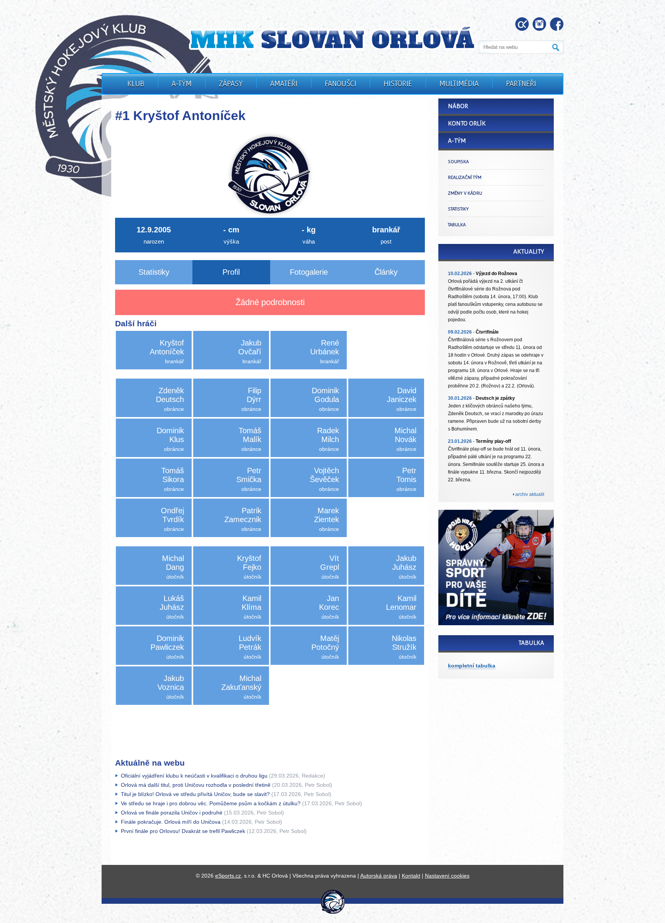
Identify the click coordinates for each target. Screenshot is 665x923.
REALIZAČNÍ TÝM (464, 177)
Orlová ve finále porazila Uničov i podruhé (171, 813)
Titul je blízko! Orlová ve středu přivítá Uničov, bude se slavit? (195, 794)
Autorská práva (378, 876)
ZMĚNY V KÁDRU (465, 193)
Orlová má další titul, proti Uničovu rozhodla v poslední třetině (196, 785)
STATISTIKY (458, 209)
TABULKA (457, 224)
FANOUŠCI (340, 84)
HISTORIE (398, 84)
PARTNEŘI (521, 84)
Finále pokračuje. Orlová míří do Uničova (171, 822)
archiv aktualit (529, 494)
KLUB (135, 84)
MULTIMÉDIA (459, 84)
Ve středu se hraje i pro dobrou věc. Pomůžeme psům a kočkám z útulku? (211, 803)
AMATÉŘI (283, 84)
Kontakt (411, 876)
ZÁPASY (231, 84)
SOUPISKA (458, 161)
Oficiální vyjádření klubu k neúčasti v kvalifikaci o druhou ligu (194, 776)
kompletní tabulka (471, 666)
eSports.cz (228, 876)
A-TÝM (182, 84)
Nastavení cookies (447, 876)
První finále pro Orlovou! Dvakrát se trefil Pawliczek (183, 831)
